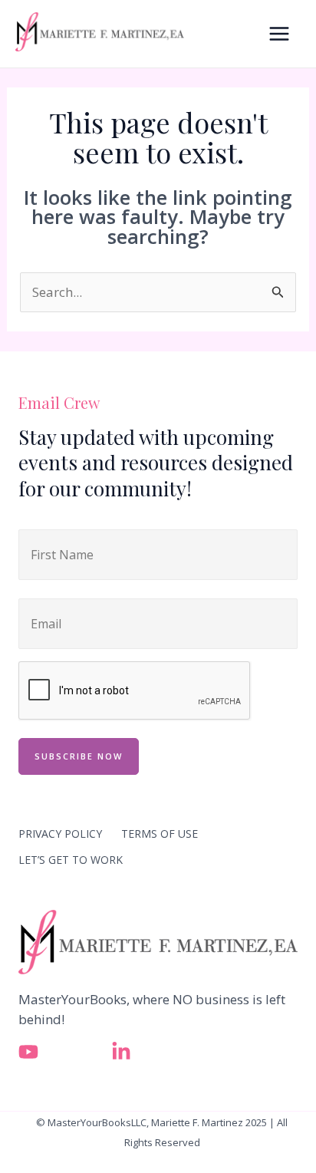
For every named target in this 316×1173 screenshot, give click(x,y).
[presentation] (135, 691)
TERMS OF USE (159, 833)
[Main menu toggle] (279, 33)
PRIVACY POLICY (60, 833)
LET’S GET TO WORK (70, 859)
